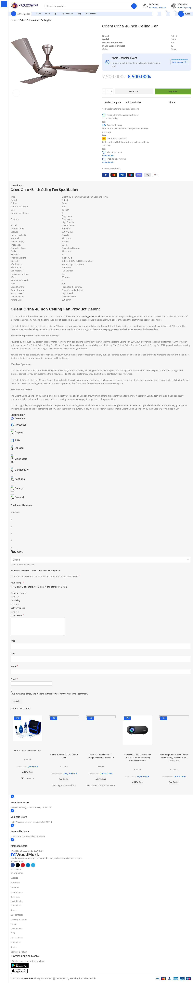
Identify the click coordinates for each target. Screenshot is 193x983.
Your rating (17, 582)
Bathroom (15, 897)
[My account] (154, 14)
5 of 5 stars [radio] (61, 586)
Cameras (15, 887)
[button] (27, 772)
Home (14, 20)
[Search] (134, 6)
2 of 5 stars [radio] (27, 586)
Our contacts (17, 914)
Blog (13, 932)
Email (14, 679)
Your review (17, 615)
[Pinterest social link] (183, 102)
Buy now (173, 91)
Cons (13, 653)
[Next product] (189, 20)
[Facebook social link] (177, 102)
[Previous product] (183, 20)
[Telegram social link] (190, 102)
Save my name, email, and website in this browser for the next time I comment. (49, 693)
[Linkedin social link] (186, 102)
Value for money (19, 592)
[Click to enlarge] (16, 93)
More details (108, 155)
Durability (15, 600)
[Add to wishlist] (34, 744)
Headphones (17, 892)
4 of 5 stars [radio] (50, 586)
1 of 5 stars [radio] (16, 586)
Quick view (27, 744)
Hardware (15, 882)
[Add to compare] (20, 744)
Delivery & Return (19, 919)
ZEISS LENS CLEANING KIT (27, 750)
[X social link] (180, 102)
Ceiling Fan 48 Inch (91, 316)
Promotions (16, 905)
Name (14, 666)
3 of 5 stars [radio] (38, 586)
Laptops (14, 877)
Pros (13, 640)
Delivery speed (18, 607)
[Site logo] (25, 5)
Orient (65, 200)
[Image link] (25, 854)
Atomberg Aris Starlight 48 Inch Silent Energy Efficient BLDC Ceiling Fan (174, 757)
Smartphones (17, 873)
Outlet (14, 924)
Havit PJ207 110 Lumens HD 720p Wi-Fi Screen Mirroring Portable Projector (137, 757)
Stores (14, 910)
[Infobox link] (101, 800)
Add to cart (134, 91)
